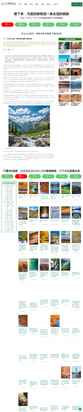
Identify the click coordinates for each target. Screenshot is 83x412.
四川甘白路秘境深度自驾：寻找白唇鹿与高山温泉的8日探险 (44, 302)
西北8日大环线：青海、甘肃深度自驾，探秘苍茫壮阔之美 (23, 358)
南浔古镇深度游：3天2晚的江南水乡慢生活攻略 (66, 408)
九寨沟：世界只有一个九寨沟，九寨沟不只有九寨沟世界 (44, 198)
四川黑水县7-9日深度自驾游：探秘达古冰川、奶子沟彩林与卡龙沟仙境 (23, 331)
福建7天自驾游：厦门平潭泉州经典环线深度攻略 (76, 91)
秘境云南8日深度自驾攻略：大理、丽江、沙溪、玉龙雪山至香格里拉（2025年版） (76, 247)
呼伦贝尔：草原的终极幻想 (23, 196)
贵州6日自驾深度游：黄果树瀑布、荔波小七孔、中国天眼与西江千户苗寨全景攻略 (55, 302)
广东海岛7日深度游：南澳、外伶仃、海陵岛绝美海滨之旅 (64, 64)
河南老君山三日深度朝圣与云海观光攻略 (65, 301)
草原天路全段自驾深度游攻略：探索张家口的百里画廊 (55, 356)
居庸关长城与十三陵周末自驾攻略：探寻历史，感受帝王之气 (65, 356)
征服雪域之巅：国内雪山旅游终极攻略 (76, 274)
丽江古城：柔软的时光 (76, 196)
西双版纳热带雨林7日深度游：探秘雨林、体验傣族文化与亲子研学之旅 (55, 382)
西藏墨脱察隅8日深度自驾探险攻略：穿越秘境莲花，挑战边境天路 (76, 222)
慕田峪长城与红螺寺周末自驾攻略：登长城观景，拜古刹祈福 (33, 384)
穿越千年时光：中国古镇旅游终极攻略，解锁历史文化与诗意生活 (55, 274)
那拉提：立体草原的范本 (65, 196)
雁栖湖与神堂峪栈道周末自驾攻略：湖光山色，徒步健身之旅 (23, 382)
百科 (42, 4)
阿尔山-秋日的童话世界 (65, 221)
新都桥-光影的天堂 (43, 221)
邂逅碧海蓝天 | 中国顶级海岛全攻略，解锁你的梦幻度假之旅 (33, 274)
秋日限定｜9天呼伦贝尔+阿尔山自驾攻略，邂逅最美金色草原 (55, 408)
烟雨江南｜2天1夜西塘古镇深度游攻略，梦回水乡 (44, 409)
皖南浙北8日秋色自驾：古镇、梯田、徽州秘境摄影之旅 (65, 331)
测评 (36, 4)
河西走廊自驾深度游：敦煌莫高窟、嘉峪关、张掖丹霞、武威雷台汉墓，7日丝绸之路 (76, 304)
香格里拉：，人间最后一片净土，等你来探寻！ (55, 197)
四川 (5, 65)
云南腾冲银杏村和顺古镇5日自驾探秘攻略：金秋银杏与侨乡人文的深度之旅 (44, 247)
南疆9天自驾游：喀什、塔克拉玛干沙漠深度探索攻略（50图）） (76, 51)
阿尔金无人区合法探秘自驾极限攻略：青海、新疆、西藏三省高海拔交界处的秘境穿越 (65, 247)
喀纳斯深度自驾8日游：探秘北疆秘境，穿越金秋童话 (33, 330)
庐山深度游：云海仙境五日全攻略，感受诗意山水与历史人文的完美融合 (44, 332)
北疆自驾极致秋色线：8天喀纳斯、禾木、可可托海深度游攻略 (44, 357)
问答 (48, 4)
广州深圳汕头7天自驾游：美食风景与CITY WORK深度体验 (75, 104)
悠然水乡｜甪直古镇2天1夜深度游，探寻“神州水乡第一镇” (64, 78)
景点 (31, 4)
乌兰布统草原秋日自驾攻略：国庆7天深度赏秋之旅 (76, 408)
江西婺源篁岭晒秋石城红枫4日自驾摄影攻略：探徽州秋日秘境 (33, 248)
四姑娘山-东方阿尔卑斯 (33, 220)
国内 (55, 4)
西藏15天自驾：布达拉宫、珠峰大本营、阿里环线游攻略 (64, 91)
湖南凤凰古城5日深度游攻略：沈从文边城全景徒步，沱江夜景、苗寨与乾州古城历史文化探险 (23, 305)
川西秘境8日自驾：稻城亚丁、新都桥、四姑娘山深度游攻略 (76, 331)
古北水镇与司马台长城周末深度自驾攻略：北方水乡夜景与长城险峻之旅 (44, 382)
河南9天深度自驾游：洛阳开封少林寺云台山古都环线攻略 (76, 78)
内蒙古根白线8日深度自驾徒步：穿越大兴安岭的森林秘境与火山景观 (33, 305)
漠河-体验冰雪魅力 (54, 221)
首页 (20, 4)
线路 (25, 4)
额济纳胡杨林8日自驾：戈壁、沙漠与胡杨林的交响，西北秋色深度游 (55, 331)
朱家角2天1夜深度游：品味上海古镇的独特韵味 (75, 64)
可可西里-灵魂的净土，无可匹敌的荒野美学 (23, 223)
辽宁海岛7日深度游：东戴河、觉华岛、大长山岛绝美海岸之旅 (64, 51)
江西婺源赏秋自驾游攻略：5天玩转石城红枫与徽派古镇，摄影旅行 (76, 356)
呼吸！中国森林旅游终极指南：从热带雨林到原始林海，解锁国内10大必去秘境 (23, 276)
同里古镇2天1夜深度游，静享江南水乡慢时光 (33, 408)
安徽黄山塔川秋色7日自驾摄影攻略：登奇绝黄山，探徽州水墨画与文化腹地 (23, 247)
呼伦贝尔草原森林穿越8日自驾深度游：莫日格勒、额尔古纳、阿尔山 (33, 356)
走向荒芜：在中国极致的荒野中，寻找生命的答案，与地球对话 (44, 274)
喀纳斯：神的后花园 (33, 196)
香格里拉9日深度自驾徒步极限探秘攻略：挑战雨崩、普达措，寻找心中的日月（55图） (55, 249)
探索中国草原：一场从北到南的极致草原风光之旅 (65, 274)
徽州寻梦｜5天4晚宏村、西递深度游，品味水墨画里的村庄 (63, 104)
